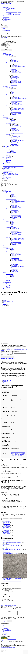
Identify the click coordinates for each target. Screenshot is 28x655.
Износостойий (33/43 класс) (17, 140)
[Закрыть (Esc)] (1, 650)
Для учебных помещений (17, 133)
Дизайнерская (14, 76)
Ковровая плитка (7, 625)
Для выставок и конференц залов (19, 98)
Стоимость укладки (8, 358)
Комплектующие (7, 630)
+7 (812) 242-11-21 (7, 47)
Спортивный (14, 144)
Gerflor (13, 120)
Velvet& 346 (6, 530)
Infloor (12, 92)
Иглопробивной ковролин (17, 108)
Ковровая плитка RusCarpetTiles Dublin (12, 542)
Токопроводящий (15, 145)
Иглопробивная (15, 77)
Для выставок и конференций (18, 66)
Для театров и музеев (16, 72)
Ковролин (5, 627)
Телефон (15, 608)
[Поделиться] (2, 650)
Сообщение (3, 614)
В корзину (3, 30)
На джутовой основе (16, 110)
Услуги (5, 634)
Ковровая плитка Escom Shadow (10, 553)
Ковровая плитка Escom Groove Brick (12, 581)
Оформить (7, 30)
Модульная (14, 80)
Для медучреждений (16, 126)
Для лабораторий (15, 125)
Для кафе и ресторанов (16, 101)
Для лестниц (14, 70)
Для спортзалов (15, 71)
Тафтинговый (14, 114)
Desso (12, 58)
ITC (12, 93)
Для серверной (14, 129)
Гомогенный (14, 139)
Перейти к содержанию (6, 3)
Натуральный (14, 142)
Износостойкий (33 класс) (17, 109)
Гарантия (5, 381)
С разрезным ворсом (16, 83)
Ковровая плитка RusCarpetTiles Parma (12, 545)
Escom (12, 59)
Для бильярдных (15, 65)
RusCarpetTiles (14, 61)
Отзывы (5, 633)
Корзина (3, 28)
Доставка (5, 382)
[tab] (15, 380)
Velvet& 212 (6, 525)
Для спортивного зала (16, 104)
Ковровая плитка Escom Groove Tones (12, 578)
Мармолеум (14, 141)
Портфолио (6, 631)
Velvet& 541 (6, 535)
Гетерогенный (14, 137)
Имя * (2, 607)
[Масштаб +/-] (5, 650)
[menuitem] (6, 5)
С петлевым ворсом (16, 82)
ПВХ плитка (6, 629)
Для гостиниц (14, 67)
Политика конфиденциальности (8, 647)
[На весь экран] (3, 650)
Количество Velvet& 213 (6, 354)
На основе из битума (16, 81)
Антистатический (15, 136)
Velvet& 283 (6, 527)
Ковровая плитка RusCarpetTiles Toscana (12, 549)
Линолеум (5, 628)
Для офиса (13, 69)
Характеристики (7, 380)
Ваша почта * (19, 607)
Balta (12, 89)
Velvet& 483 (6, 532)
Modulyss (13, 60)
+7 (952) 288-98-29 (7, 50)
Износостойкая (14, 78)
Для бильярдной (15, 97)
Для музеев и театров (16, 103)
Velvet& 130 (6, 522)
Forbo (12, 91)
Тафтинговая (14, 85)
